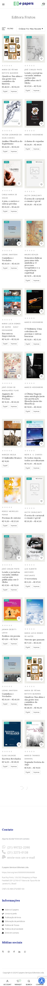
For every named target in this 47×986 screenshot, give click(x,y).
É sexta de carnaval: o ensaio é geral (34, 199)
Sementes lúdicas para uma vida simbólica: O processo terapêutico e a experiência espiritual (33, 265)
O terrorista (31, 578)
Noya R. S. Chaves (33, 455)
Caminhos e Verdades (8, 259)
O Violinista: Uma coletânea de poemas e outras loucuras (33, 333)
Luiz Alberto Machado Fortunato (31, 572)
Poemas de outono (11, 518)
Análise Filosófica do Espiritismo (12, 142)
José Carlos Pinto (33, 70)
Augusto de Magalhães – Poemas (8, 396)
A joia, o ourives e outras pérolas (10, 202)
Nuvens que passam (34, 639)
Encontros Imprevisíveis (8, 334)
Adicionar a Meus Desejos (19, 58)
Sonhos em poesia (11, 636)
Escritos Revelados (11, 759)
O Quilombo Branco (12, 458)
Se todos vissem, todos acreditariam (34, 459)
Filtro (10, 28)
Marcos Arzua (9, 455)
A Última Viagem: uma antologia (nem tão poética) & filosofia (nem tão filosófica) (35, 399)
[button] (43, 4)
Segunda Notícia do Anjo (34, 763)
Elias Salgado (9, 755)
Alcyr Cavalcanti (33, 195)
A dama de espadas (34, 141)
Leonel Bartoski (10, 255)
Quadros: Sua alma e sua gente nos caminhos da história (12, 80)
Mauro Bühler (31, 255)
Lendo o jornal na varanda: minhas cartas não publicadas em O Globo (33, 78)
